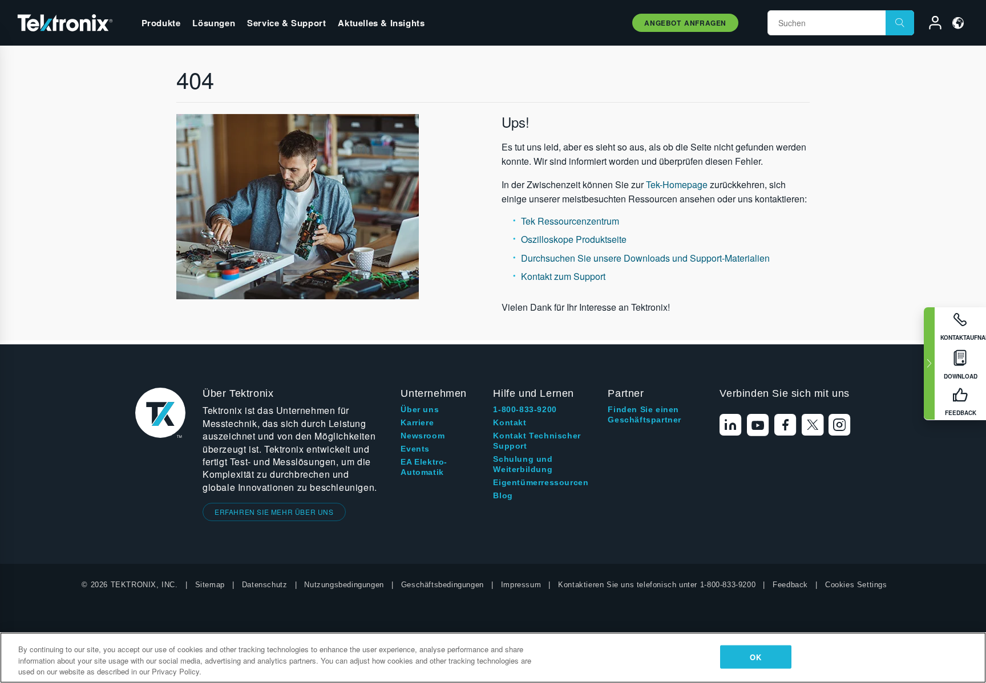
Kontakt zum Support (563, 276)
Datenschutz (265, 584)
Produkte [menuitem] (161, 23)
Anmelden (930, 24)
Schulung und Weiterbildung (522, 464)
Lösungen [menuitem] (213, 23)
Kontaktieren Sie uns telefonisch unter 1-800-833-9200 (656, 584)
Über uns (420, 409)
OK (755, 656)
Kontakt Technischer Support (536, 440)
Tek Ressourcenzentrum (570, 220)
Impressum (521, 584)
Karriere (417, 422)
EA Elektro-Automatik (424, 467)
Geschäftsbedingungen (442, 584)
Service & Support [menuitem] (286, 23)
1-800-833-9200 (524, 409)
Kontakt (509, 422)
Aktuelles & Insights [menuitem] (381, 23)
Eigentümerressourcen (540, 482)
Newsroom (422, 435)
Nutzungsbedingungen (343, 584)
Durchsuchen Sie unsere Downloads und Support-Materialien (645, 258)
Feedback (790, 584)
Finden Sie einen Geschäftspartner (644, 414)
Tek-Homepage (677, 184)
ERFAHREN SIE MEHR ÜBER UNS (274, 512)
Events (415, 448)
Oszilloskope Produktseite (574, 239)
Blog (502, 495)
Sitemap (210, 584)
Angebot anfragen (685, 23)
